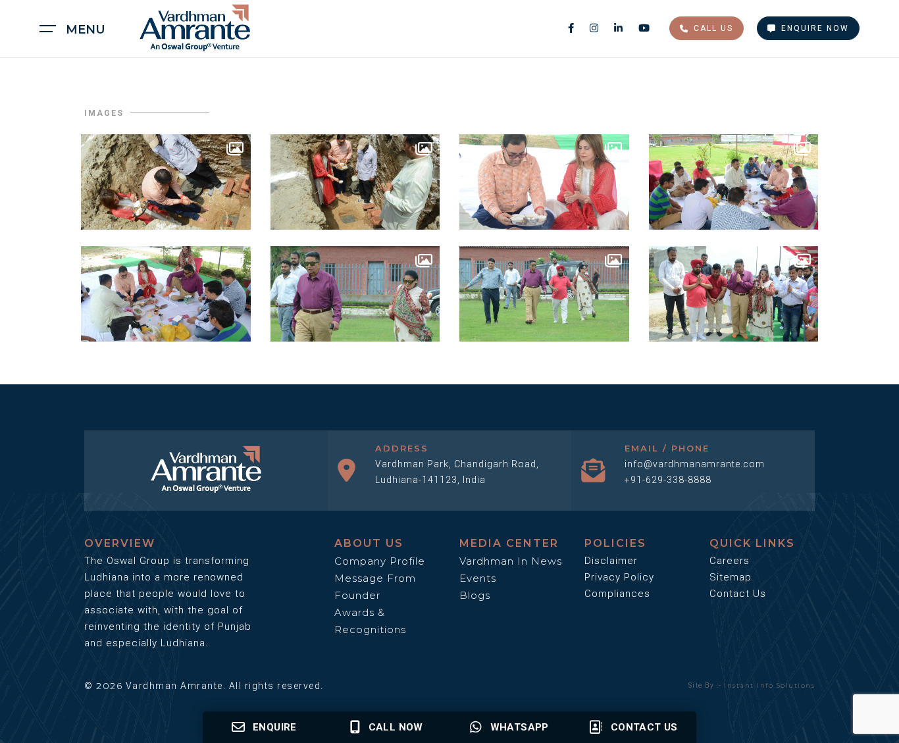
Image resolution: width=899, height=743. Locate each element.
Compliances (617, 594)
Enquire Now (815, 28)
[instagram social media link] (595, 28)
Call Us (713, 28)
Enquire (275, 727)
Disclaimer (611, 561)
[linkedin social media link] (619, 28)
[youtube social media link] (644, 28)
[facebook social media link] (572, 28)
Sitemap (730, 577)
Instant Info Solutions (769, 685)
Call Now (396, 727)
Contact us (644, 727)
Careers (729, 561)
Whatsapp (519, 727)
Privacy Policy (619, 577)
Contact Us (737, 594)
